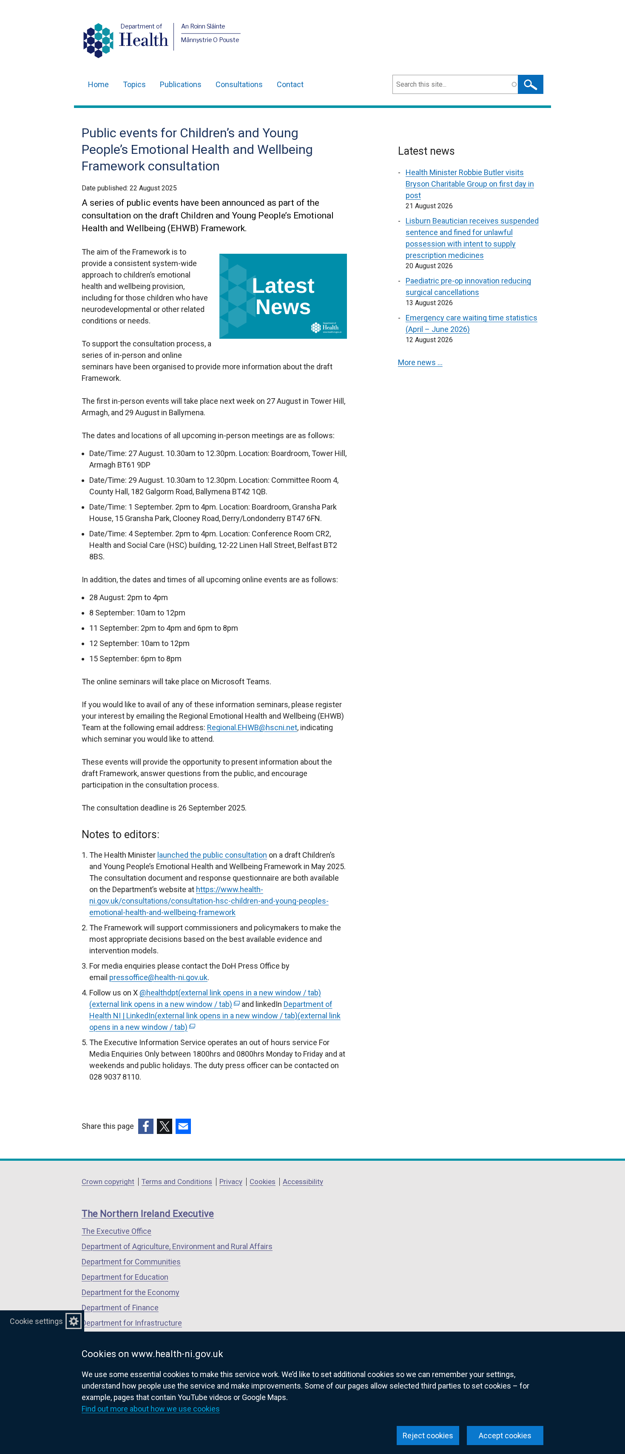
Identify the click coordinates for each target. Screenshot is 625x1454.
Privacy (230, 1181)
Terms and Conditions (177, 1181)
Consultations (239, 84)
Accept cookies (505, 1435)
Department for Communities (131, 1261)
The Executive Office (116, 1231)
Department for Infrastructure (132, 1322)
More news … (420, 362)
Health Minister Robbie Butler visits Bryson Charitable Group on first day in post (470, 184)
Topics (134, 84)
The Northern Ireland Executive (148, 1213)
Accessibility (303, 1181)
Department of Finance (120, 1307)
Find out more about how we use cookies (151, 1408)
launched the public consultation (212, 854)
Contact (290, 84)
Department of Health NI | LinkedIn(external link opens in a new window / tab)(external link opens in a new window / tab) (215, 1016)
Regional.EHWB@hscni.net (252, 727)
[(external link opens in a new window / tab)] (145, 1126)
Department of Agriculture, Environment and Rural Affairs (177, 1246)
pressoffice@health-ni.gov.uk (158, 977)
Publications (181, 84)
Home (98, 84)
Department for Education (125, 1277)
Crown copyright (108, 1181)
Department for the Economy (130, 1292)
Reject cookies (428, 1435)
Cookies (263, 1181)
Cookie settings (36, 1321)
